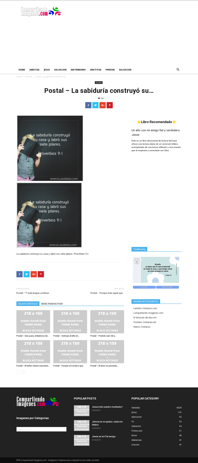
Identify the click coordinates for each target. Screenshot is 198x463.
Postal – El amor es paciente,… (104, 366)
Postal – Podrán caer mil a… (103, 336)
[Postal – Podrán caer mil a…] (107, 321)
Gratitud (95, 69)
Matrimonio (78, 69)
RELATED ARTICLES (28, 304)
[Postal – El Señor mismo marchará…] (33, 351)
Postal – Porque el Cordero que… (68, 366)
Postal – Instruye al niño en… (66, 336)
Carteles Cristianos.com (145, 308)
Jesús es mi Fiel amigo (104, 436)
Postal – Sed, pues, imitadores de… (32, 336)
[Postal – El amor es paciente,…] (107, 351)
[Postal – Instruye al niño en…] (70, 321)
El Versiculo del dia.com (145, 317)
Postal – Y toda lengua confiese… (33, 293)
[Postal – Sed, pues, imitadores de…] (33, 321)
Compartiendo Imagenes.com (148, 312)
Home (22, 69)
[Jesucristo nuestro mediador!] (81, 410)
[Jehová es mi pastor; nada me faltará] (81, 425)
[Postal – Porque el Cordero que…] (70, 351)
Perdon (110, 69)
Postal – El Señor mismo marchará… (33, 366)
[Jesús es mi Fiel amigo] (81, 440)
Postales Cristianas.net (144, 322)
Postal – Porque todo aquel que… (107, 293)
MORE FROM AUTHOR (52, 304)
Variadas (28, 76)
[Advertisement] (99, 42)
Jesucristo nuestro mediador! (107, 407)
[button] (178, 69)
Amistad (34, 69)
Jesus (47, 69)
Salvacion (60, 69)
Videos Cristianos (142, 326)
